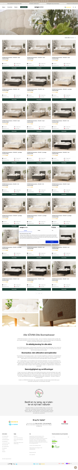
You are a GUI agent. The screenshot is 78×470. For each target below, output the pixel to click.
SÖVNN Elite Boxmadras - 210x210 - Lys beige (36, 215)
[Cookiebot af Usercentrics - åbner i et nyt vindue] (52, 227)
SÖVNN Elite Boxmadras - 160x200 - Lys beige (62, 89)
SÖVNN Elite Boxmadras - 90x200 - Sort (60, 278)
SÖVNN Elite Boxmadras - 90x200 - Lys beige (36, 152)
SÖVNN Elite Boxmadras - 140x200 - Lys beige (12, 215)
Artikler (3, 449)
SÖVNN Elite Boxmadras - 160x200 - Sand (11, 57)
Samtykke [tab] (25, 230)
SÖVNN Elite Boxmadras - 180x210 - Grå (60, 120)
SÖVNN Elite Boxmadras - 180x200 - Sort (60, 247)
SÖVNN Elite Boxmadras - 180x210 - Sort (35, 278)
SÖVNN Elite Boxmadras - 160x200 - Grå (35, 89)
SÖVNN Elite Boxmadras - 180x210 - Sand (61, 184)
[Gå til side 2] (41, 293)
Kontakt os (15, 436)
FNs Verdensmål (5, 444)
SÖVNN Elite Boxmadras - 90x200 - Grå (10, 184)
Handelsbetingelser (5, 439)
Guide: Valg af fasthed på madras (18, 440)
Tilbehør (16, 7)
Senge (3, 7)
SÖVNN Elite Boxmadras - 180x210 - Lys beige (61, 215)
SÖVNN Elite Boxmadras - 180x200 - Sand (61, 57)
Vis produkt (14, 67)
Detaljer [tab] (39, 230)
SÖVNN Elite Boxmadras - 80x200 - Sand (35, 120)
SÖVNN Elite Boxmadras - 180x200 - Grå (10, 89)
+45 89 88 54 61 (32, 448)
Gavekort (3, 451)
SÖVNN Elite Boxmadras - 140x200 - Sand (36, 57)
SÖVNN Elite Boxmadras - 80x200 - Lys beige (11, 247)
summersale (23, 7)
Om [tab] (52, 230)
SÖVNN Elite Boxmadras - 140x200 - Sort (36, 247)
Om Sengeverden (5, 436)
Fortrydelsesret (5, 441)
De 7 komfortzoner (5, 446)
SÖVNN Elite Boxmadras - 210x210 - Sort (10, 278)
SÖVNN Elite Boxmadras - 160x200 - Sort (60, 152)
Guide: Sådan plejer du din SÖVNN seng (18, 443)
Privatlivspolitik (5, 437)
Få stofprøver (4, 448)
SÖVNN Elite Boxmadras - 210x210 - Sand (11, 120)
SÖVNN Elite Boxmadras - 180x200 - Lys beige (12, 152)
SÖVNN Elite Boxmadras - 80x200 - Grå (35, 184)
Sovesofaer (9, 7)
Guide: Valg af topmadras (18, 437)
